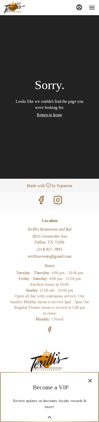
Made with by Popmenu (38, 185)
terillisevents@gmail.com (49, 256)
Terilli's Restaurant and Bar (49, 361)
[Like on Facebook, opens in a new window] (41, 201)
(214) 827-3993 (49, 249)
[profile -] (79, 7)
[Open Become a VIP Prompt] (49, 417)
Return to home (49, 115)
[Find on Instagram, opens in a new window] (57, 201)
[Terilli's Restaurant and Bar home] (27, 7)
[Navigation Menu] (91, 7)
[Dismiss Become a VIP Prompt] (90, 381)
